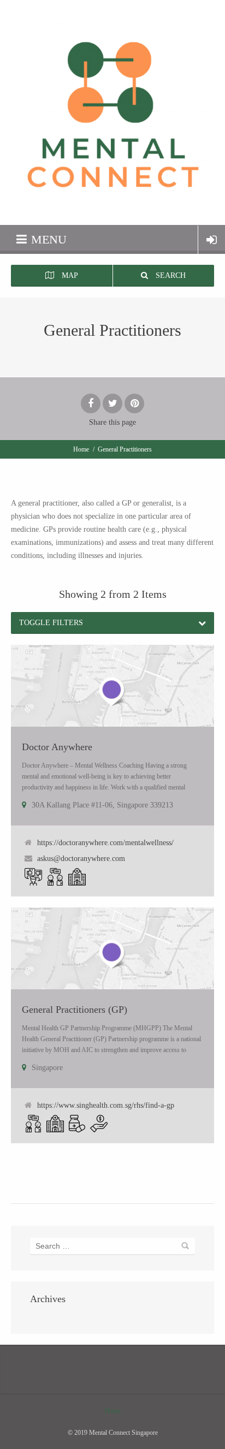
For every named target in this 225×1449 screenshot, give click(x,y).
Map (69, 275)
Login (211, 239)
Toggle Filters (51, 623)
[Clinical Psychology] (33, 877)
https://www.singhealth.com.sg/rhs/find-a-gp (105, 1105)
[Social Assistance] (99, 1123)
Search (169, 275)
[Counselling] (55, 877)
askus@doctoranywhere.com (81, 858)
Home (81, 449)
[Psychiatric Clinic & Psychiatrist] (77, 1123)
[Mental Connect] (112, 112)
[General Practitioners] (77, 877)
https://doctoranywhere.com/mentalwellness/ (105, 843)
